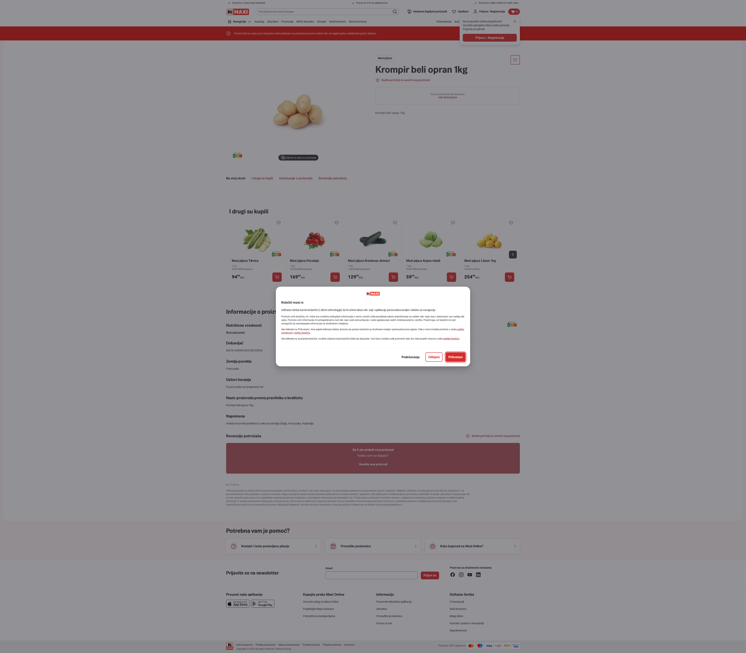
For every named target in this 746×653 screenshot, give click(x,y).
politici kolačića (302, 333)
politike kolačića (451, 338)
